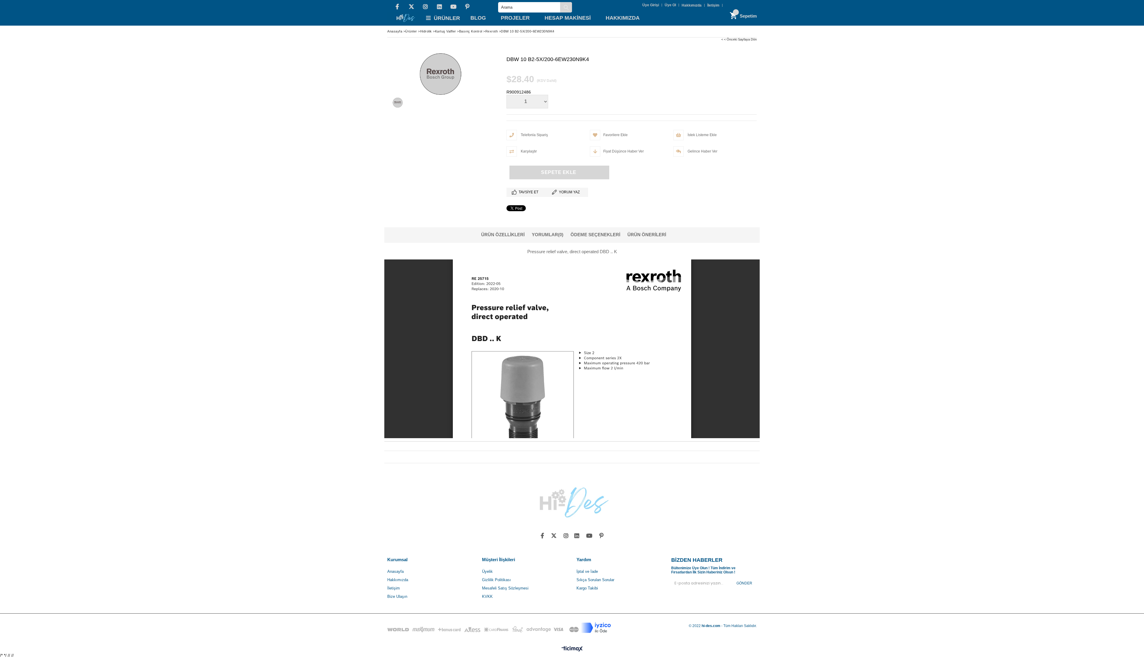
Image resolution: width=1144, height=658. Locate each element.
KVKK (487, 596)
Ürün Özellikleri (503, 234)
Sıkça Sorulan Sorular (595, 580)
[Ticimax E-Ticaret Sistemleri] (572, 649)
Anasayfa (395, 571)
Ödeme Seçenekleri (595, 234)
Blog (478, 18)
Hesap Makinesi (568, 18)
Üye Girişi (650, 5)
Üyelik (487, 571)
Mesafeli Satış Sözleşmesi (505, 588)
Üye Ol (670, 5)
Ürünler (447, 18)
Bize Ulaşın (397, 596)
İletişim (713, 5)
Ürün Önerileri (646, 234)
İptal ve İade (587, 571)
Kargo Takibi (587, 588)
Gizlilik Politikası (496, 580)
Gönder (744, 583)
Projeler (515, 18)
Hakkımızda (692, 5)
